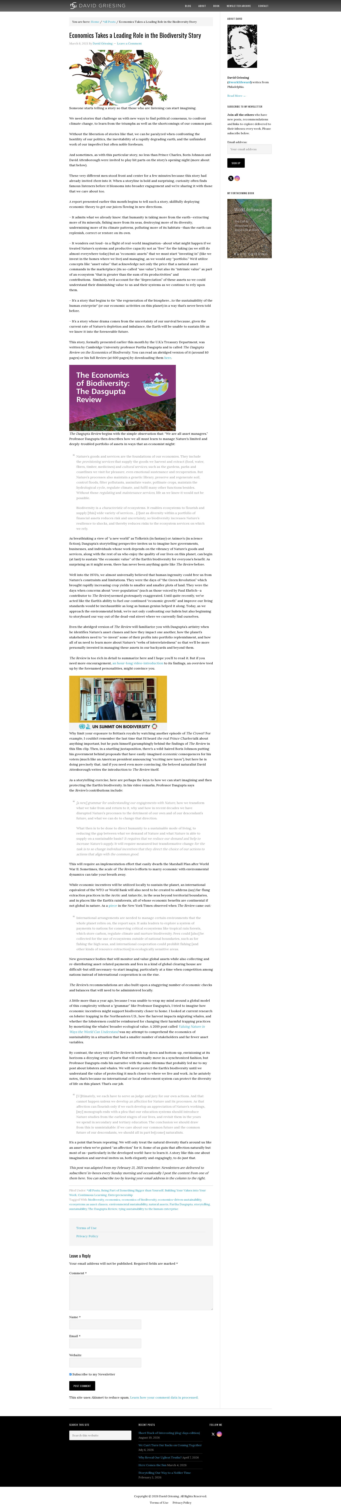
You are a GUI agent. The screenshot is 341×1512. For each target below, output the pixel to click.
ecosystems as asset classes (88, 1204)
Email (74, 1336)
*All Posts (93, 1190)
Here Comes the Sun (152, 1465)
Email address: (237, 142)
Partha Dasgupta (181, 1204)
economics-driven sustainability (179, 1199)
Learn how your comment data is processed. (164, 1397)
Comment (78, 1273)
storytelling (202, 1204)
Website (75, 1355)
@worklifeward (239, 82)
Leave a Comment (129, 43)
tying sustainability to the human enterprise (148, 1209)
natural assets (158, 1204)
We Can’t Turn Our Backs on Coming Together (170, 1445)
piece (113, 906)
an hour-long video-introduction (137, 663)
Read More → (236, 95)
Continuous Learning (92, 1195)
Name (75, 1317)
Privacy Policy (87, 1236)
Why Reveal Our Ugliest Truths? (160, 1457)
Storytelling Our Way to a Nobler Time (165, 1472)
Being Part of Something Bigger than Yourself (132, 1190)
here (167, 358)
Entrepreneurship (120, 1195)
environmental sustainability (128, 1204)
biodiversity (96, 1199)
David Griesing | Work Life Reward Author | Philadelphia (97, 6)
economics (112, 1199)
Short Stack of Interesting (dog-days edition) (169, 1433)
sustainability (78, 1209)
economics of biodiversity (139, 1199)
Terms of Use (86, 1228)
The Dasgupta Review (102, 1209)
